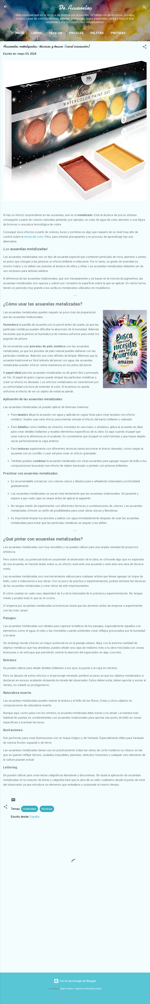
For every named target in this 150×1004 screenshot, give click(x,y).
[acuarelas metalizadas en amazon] (75, 200)
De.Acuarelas (75, 7)
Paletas (97, 33)
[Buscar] (144, 8)
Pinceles (76, 33)
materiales (29, 809)
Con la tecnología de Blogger (77, 981)
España (34, 816)
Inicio (20, 33)
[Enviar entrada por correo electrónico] (13, 801)
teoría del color (33, 236)
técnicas (46, 809)
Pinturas (118, 33)
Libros (36, 33)
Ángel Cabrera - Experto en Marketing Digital (80, 988)
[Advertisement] (75, 939)
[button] (144, 47)
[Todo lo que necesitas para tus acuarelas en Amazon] (125, 349)
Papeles (55, 33)
